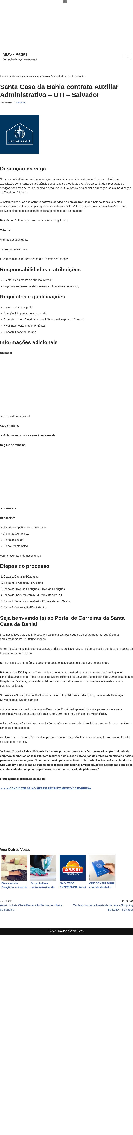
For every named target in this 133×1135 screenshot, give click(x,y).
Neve (52, 931)
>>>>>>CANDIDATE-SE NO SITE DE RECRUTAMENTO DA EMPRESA (45, 788)
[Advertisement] (66, 24)
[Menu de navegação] (126, 56)
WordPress (77, 931)
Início (3, 76)
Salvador (21, 102)
